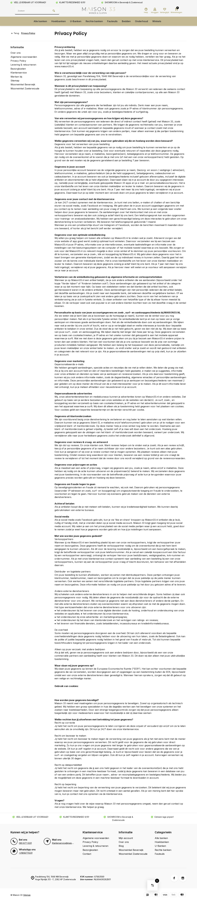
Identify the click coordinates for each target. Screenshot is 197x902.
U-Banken (75, 21)
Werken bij (16, 76)
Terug (16, 33)
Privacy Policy (28, 33)
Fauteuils (112, 21)
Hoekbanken (58, 21)
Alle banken (40, 21)
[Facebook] (174, 878)
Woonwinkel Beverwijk (23, 84)
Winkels (156, 21)
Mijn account (126, 838)
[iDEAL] (147, 895)
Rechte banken (94, 21)
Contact (87, 853)
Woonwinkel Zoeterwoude (25, 88)
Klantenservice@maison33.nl (65, 843)
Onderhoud (141, 21)
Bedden (126, 21)
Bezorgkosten (18, 68)
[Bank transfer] (173, 895)
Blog (121, 845)
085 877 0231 (25, 843)
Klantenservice (19, 72)
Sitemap (15, 80)
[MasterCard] (156, 895)
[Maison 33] (99, 11)
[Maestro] (182, 895)
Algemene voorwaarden (24, 56)
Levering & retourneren (23, 64)
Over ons (16, 52)
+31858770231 (25, 853)
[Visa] (164, 895)
